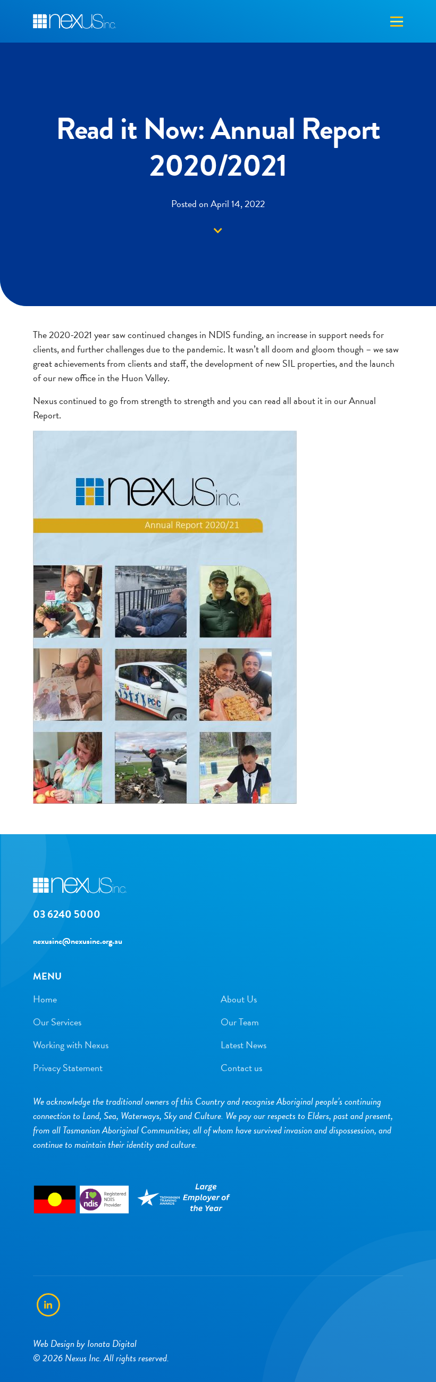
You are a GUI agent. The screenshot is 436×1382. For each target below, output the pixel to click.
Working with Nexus (70, 1045)
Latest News (243, 1045)
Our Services (57, 1022)
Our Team (240, 1022)
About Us (239, 999)
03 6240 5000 (66, 914)
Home (45, 999)
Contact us (241, 1067)
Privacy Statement (68, 1067)
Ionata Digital (112, 1343)
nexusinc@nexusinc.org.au (77, 941)
